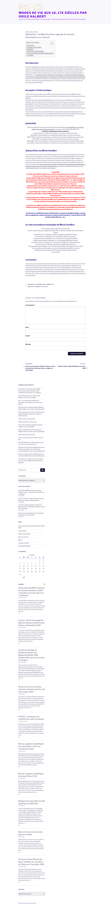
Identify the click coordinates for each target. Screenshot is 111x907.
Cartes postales (22, 531)
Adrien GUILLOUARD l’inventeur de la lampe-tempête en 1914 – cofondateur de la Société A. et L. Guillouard (29, 390)
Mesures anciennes (23, 537)
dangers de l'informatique (37, 284)
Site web (28, 344)
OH (37, 32)
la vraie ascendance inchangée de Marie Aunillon (40, 53)
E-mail (27, 336)
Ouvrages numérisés (23, 543)
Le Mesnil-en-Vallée (41, 286)
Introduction (30, 45)
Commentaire (30, 305)
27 (31, 571)
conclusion (30, 55)
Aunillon (31, 286)
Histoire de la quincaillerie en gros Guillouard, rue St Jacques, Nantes (30, 402)
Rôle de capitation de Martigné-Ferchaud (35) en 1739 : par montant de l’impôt (31, 746)
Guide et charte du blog (29, 418)
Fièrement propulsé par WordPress (27, 903)
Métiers (20, 540)
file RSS (21, 584)
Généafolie (50, 284)
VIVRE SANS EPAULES (24, 546)
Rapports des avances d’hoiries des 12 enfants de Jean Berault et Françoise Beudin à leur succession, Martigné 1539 (31, 449)
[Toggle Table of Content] (51, 43)
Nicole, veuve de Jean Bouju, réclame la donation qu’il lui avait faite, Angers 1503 (31, 689)
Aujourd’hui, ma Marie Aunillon (36, 51)
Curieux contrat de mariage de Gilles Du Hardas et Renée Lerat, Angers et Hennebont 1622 (31, 413)
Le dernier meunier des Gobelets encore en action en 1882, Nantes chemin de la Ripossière (30, 460)
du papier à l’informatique (34, 47)
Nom (27, 327)
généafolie (30, 49)
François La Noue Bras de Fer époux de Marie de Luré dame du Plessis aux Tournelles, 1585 (31, 861)
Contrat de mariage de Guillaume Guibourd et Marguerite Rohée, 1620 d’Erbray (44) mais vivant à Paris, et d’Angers (31, 506)
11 (23, 566)
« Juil (23, 577)
